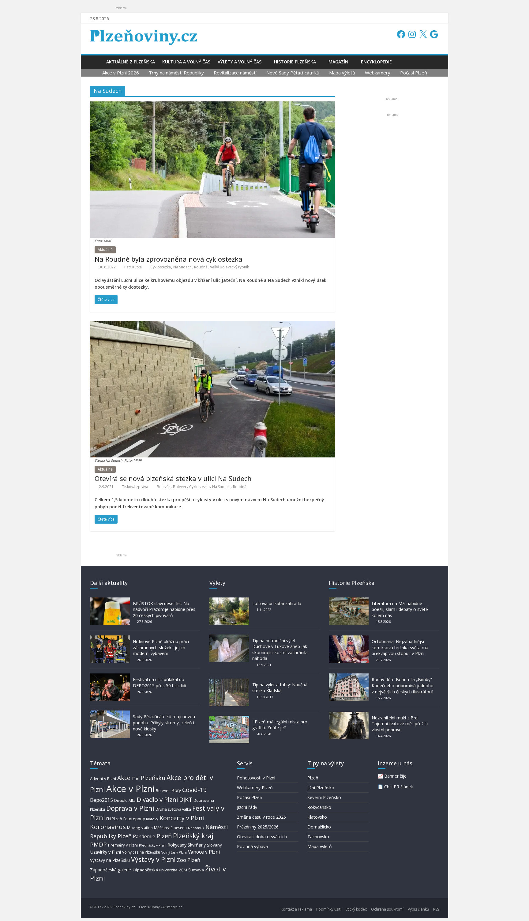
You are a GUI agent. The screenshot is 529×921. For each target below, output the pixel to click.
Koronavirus (108, 826)
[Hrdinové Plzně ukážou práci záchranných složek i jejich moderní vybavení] (110, 638)
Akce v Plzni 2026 (120, 73)
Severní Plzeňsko (324, 797)
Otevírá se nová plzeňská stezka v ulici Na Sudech (173, 478)
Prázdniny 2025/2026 (258, 827)
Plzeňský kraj (193, 835)
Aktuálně (105, 249)
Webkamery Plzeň (255, 787)
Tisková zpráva (135, 486)
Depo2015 (101, 800)
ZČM (183, 870)
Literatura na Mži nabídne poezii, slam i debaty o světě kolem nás (400, 609)
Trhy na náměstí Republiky (176, 73)
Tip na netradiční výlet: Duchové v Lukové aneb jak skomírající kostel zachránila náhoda (280, 649)
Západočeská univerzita (155, 870)
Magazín (338, 62)
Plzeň (164, 836)
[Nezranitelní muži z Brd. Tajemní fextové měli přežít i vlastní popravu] (349, 715)
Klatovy (152, 819)
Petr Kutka (133, 267)
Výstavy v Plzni (153, 859)
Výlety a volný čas (239, 62)
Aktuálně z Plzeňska (130, 62)
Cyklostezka (160, 267)
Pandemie (144, 836)
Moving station (140, 827)
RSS (436, 909)
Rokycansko (319, 807)
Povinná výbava (252, 846)
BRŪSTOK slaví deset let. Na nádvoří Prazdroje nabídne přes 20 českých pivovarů (164, 609)
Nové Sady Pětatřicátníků (292, 73)
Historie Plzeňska (295, 62)
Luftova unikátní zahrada (276, 603)
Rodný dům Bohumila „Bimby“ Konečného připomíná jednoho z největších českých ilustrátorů (402, 685)
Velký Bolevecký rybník (229, 267)
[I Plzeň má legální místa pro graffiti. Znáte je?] (229, 719)
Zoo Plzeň (188, 859)
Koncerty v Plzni (181, 818)
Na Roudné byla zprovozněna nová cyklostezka (168, 258)
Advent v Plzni (103, 778)
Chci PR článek (398, 787)
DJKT (185, 799)
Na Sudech (182, 267)
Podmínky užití (328, 909)
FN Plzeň (114, 818)
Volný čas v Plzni (174, 852)
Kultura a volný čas (186, 62)
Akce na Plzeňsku (141, 778)
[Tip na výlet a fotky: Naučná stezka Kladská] (229, 681)
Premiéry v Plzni (123, 845)
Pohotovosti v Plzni (256, 778)
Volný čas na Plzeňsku (141, 852)
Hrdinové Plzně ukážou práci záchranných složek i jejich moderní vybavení (161, 647)
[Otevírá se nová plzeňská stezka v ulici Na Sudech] (212, 324)
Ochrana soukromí (387, 909)
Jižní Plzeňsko (320, 787)
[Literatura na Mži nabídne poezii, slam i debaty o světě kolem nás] (349, 600)
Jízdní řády (247, 807)
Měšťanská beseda (170, 827)
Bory (176, 790)
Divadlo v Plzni (157, 799)
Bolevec (180, 486)
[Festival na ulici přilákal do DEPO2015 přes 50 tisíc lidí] (110, 676)
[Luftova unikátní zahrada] (229, 600)
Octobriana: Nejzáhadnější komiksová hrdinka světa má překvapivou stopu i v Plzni (400, 647)
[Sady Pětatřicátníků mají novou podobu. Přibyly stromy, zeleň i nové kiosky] (110, 713)
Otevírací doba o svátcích (262, 837)
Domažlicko (319, 827)
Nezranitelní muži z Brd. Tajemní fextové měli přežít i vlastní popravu (400, 724)
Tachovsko (318, 837)
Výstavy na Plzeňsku (110, 860)
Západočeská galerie (110, 870)
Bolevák (164, 486)
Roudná (201, 267)
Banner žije (395, 776)
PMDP (98, 844)
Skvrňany (197, 845)
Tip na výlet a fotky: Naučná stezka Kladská (279, 688)
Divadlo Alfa (124, 800)
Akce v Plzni (130, 789)
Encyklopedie (376, 62)
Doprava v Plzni (130, 808)
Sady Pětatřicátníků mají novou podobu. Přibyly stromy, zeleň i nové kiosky (164, 722)
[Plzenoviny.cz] (96, 61)
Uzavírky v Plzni (105, 852)
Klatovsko (317, 817)
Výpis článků (418, 909)
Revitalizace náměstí (235, 73)
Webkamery (377, 73)
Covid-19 (194, 790)
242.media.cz (171, 906)
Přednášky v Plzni (152, 845)
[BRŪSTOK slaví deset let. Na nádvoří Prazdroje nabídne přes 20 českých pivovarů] (110, 600)
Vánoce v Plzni (204, 851)
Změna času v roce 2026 (261, 817)
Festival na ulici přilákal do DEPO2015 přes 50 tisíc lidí (159, 682)
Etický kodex (356, 909)
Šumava (196, 870)
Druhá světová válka (173, 809)
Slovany (214, 845)
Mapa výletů (342, 73)
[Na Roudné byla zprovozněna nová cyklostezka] (212, 105)
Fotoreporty (134, 818)
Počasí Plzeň (413, 73)
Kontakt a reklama (296, 909)
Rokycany (176, 845)
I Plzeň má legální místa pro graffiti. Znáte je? (279, 725)
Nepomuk (196, 827)
